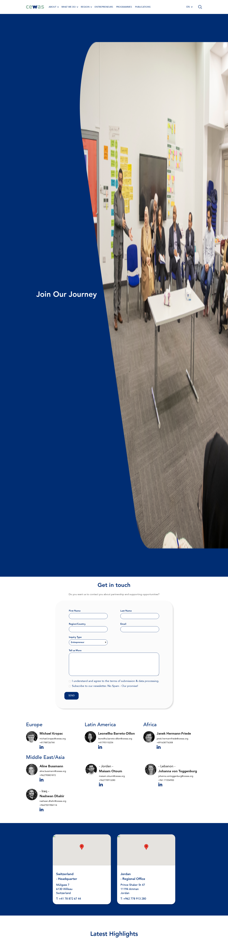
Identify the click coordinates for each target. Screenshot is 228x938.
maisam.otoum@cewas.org (112, 776)
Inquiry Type (75, 637)
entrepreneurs (104, 6)
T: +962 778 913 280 (133, 899)
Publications (143, 6)
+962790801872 (48, 775)
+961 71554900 (166, 780)
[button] (53, 6)
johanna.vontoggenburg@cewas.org (175, 776)
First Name (74, 611)
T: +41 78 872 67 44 (68, 899)
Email (123, 624)
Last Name (126, 611)
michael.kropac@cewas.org (53, 738)
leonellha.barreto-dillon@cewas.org (115, 738)
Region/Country (77, 624)
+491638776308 (165, 742)
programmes (124, 6)
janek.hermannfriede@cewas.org (172, 738)
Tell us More (75, 650)
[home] (35, 7)
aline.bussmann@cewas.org (53, 771)
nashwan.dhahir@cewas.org (53, 801)
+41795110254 (105, 742)
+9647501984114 (48, 805)
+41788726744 (47, 742)
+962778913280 (107, 780)
